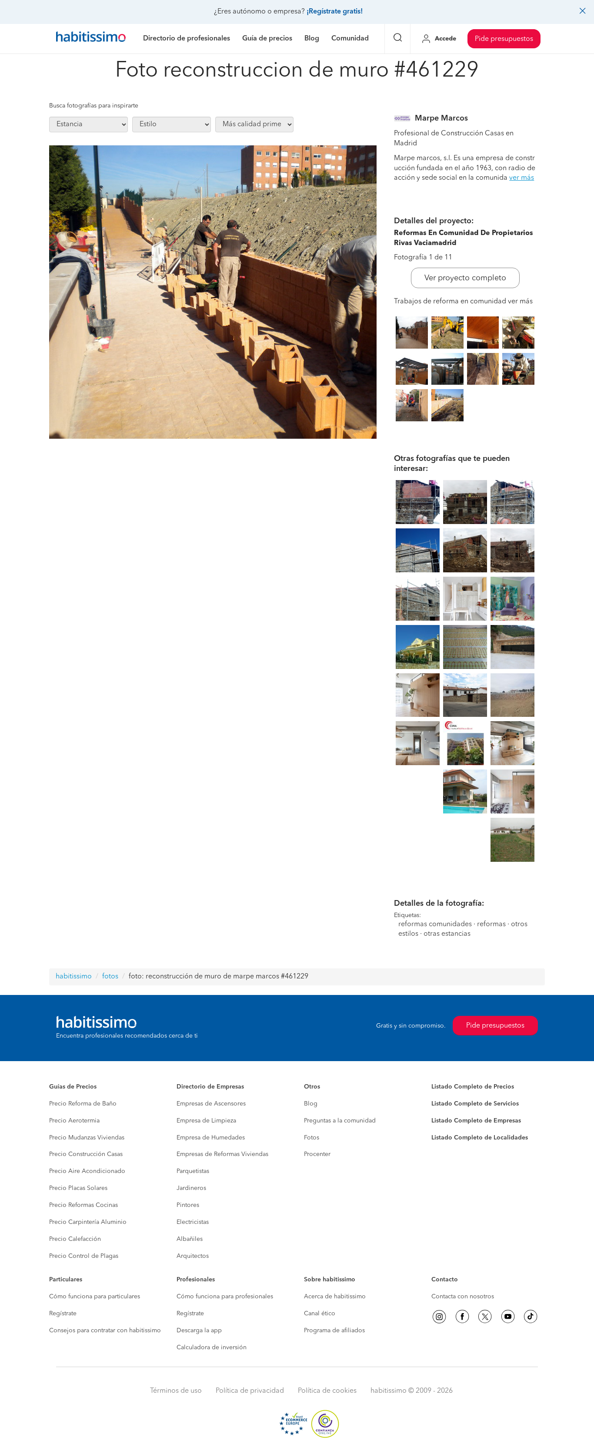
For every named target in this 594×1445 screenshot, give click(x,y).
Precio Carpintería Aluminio (88, 1222)
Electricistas (193, 1222)
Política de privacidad (250, 1391)
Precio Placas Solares (78, 1188)
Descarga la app (199, 1330)
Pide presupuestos (504, 39)
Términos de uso (176, 1391)
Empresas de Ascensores (211, 1104)
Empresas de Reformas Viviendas (222, 1154)
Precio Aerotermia (74, 1121)
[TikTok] (530, 1316)
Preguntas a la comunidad (340, 1121)
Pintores (188, 1205)
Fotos (311, 1138)
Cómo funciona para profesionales (225, 1297)
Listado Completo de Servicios (475, 1104)
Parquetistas (193, 1171)
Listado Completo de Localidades (479, 1138)
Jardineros (191, 1188)
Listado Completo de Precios (472, 1087)
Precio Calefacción (75, 1239)
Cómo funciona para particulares (94, 1297)
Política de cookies (327, 1391)
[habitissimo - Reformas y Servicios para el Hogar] (91, 39)
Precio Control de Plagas (83, 1256)
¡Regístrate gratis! (335, 11)
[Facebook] (462, 1316)
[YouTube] (508, 1316)
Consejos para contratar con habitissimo (105, 1330)
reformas (491, 924)
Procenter (317, 1154)
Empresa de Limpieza (206, 1121)
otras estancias (447, 934)
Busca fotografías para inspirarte (93, 106)
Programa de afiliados (334, 1330)
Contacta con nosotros (462, 1297)
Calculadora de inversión (212, 1347)
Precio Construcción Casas (86, 1154)
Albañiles (190, 1239)
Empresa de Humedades (211, 1138)
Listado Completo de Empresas (476, 1121)
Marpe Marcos (441, 118)
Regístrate (63, 1314)
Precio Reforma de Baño (83, 1104)
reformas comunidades (435, 924)
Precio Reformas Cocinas (83, 1205)
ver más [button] (521, 178)
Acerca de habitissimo (335, 1297)
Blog (310, 1104)
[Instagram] (439, 1316)
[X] (485, 1316)
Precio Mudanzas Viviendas (86, 1138)
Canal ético (319, 1314)
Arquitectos (193, 1256)
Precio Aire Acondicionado (87, 1171)
